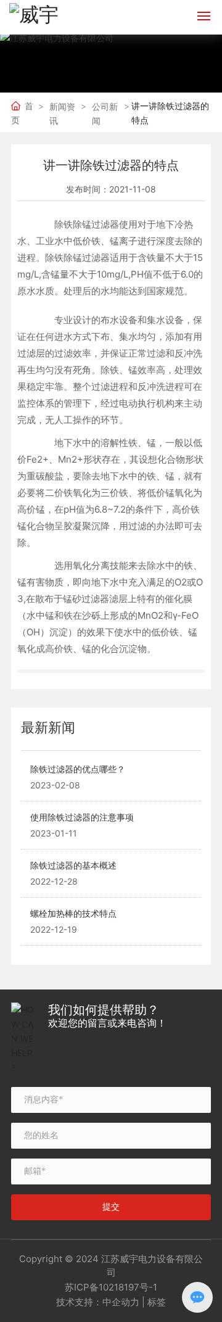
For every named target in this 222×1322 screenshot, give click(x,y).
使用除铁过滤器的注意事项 (82, 817)
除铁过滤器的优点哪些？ (77, 769)
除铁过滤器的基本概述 (73, 865)
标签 (156, 1302)
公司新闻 (105, 113)
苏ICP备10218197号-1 (111, 1287)
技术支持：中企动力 (97, 1302)
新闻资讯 (62, 113)
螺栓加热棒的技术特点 (73, 913)
